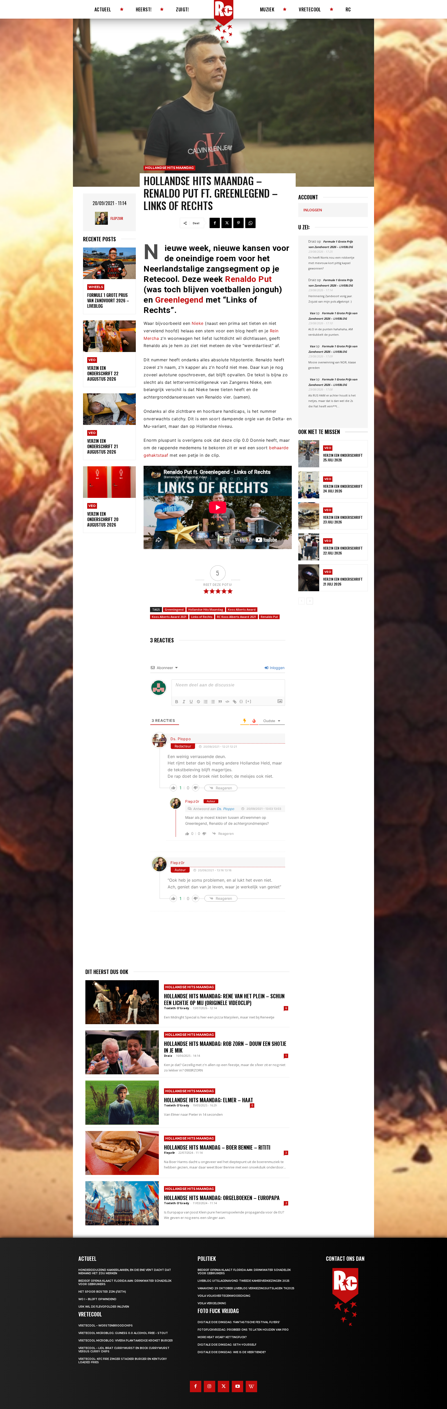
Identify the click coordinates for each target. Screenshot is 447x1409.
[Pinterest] (238, 223)
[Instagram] (209, 1386)
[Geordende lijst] (205, 702)
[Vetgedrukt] (176, 702)
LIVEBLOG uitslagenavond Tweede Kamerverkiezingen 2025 (243, 1281)
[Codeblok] (227, 702)
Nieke (198, 323)
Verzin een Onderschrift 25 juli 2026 (343, 457)
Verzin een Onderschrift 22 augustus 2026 (102, 373)
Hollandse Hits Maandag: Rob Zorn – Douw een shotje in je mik (225, 1047)
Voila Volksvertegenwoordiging (224, 1296)
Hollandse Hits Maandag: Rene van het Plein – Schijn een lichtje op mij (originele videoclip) (224, 999)
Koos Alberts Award (242, 609)
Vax (312, 313)
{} (241, 701)
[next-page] (310, 601)
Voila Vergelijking (212, 1303)
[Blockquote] (220, 702)
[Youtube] (237, 1386)
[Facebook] (215, 223)
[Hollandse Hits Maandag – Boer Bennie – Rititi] (122, 1153)
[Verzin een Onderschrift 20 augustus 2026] (109, 482)
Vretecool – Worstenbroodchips (105, 1325)
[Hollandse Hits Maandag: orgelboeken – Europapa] (122, 1203)
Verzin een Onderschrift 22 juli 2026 (343, 550)
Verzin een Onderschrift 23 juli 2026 (343, 519)
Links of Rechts (201, 617)
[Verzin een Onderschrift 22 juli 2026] (308, 546)
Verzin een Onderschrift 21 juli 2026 (343, 581)
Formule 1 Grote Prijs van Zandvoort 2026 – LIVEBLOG (108, 300)
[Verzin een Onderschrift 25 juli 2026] (308, 453)
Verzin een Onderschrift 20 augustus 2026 (102, 519)
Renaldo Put (248, 279)
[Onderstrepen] (191, 702)
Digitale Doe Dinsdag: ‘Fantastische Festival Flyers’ (239, 1322)
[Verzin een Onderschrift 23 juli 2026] (308, 515)
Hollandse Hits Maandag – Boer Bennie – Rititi (217, 1147)
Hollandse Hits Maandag (169, 168)
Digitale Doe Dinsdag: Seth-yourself (227, 1344)
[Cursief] (184, 702)
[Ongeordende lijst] (213, 702)
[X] (226, 223)
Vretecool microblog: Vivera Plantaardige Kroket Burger (125, 1340)
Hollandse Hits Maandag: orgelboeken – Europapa (222, 1198)
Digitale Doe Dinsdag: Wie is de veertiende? (232, 1352)
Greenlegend (179, 300)
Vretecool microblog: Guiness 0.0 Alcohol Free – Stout (123, 1333)
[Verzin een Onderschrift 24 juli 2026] (308, 484)
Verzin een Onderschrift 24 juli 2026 (343, 488)
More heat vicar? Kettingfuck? (222, 1337)
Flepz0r (116, 218)
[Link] (234, 702)
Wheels (95, 287)
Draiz (168, 1056)
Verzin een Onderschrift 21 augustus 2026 (102, 446)
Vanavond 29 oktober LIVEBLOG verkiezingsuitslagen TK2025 (246, 1288)
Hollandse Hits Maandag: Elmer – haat (209, 1100)
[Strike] (198, 702)
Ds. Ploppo (180, 739)
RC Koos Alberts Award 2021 (236, 617)
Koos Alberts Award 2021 (169, 617)
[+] (248, 701)
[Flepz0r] (102, 218)
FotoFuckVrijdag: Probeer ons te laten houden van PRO (243, 1329)
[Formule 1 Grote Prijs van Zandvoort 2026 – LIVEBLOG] (109, 263)
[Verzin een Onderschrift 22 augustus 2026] (109, 336)
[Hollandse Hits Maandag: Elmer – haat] (122, 1103)
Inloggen (277, 667)
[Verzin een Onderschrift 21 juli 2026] (308, 577)
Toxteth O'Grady (176, 1008)
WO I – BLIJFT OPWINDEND (97, 1299)
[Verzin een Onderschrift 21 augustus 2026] (109, 409)
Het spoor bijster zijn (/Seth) (102, 1291)
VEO (92, 360)
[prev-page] (301, 601)
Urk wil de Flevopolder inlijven (103, 1306)
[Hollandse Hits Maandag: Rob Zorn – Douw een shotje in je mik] (122, 1052)
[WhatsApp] (250, 223)
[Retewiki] (251, 1386)
